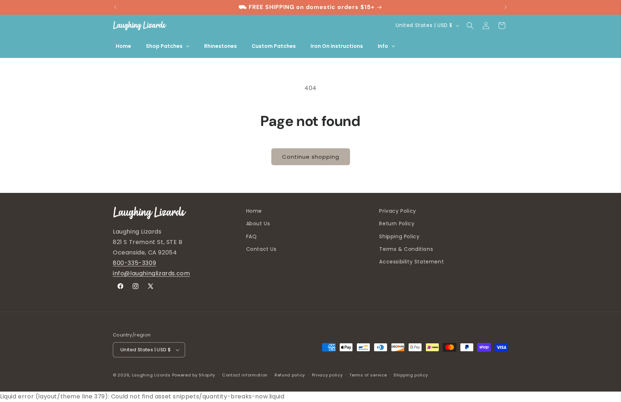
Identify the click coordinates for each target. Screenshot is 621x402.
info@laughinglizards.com (151, 273)
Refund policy (290, 375)
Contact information (245, 375)
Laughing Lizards (151, 375)
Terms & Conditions (406, 249)
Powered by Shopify (194, 375)
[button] (470, 25)
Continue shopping (310, 157)
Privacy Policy (397, 210)
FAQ (251, 236)
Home (254, 210)
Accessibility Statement (411, 261)
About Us (258, 223)
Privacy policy (327, 375)
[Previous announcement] (115, 7)
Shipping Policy (399, 236)
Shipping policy (411, 375)
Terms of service (368, 375)
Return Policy (396, 223)
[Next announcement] (506, 7)
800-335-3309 (134, 263)
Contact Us (261, 249)
